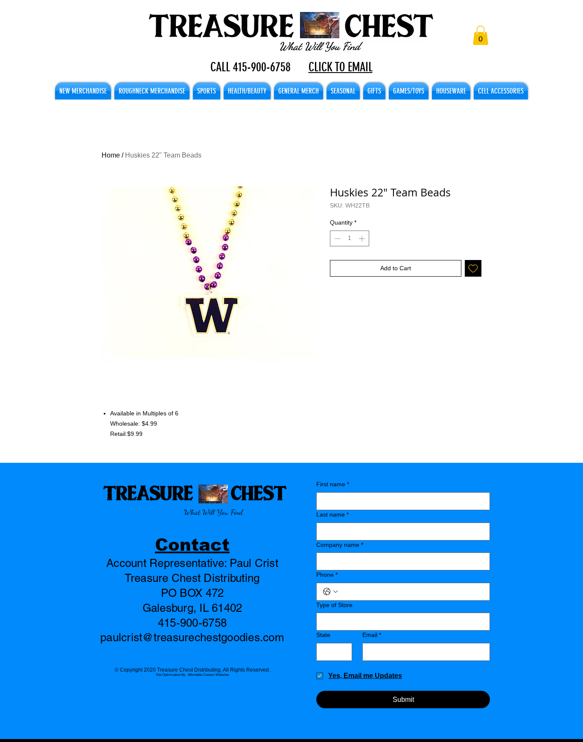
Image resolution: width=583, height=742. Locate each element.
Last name (332, 514)
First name (332, 484)
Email (371, 634)
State (323, 634)
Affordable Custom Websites (208, 675)
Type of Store (334, 605)
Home (111, 155)
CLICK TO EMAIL (341, 67)
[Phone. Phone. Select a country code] (330, 592)
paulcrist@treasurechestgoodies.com (192, 637)
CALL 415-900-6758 (250, 67)
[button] (480, 35)
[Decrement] (336, 238)
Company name (339, 544)
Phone (327, 574)
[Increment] (362, 238)
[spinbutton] (349, 238)
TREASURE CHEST (194, 492)
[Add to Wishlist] (473, 268)
